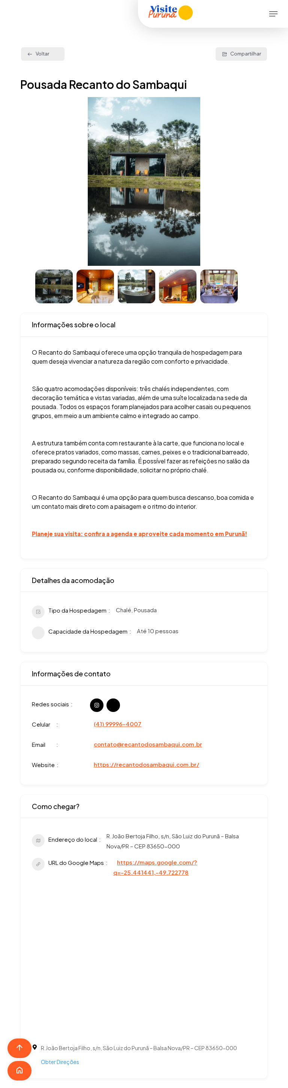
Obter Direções (60, 1061)
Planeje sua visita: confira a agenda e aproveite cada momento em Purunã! (139, 533)
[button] (273, 14)
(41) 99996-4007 (117, 723)
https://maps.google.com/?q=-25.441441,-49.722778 (155, 867)
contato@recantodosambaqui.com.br (148, 744)
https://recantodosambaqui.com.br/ (146, 764)
